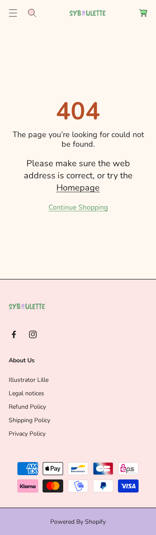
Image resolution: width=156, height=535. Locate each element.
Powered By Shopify (78, 522)
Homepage (78, 188)
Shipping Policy (29, 420)
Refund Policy (27, 407)
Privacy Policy (27, 434)
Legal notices (26, 393)
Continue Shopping (78, 207)
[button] (13, 13)
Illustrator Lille (29, 380)
